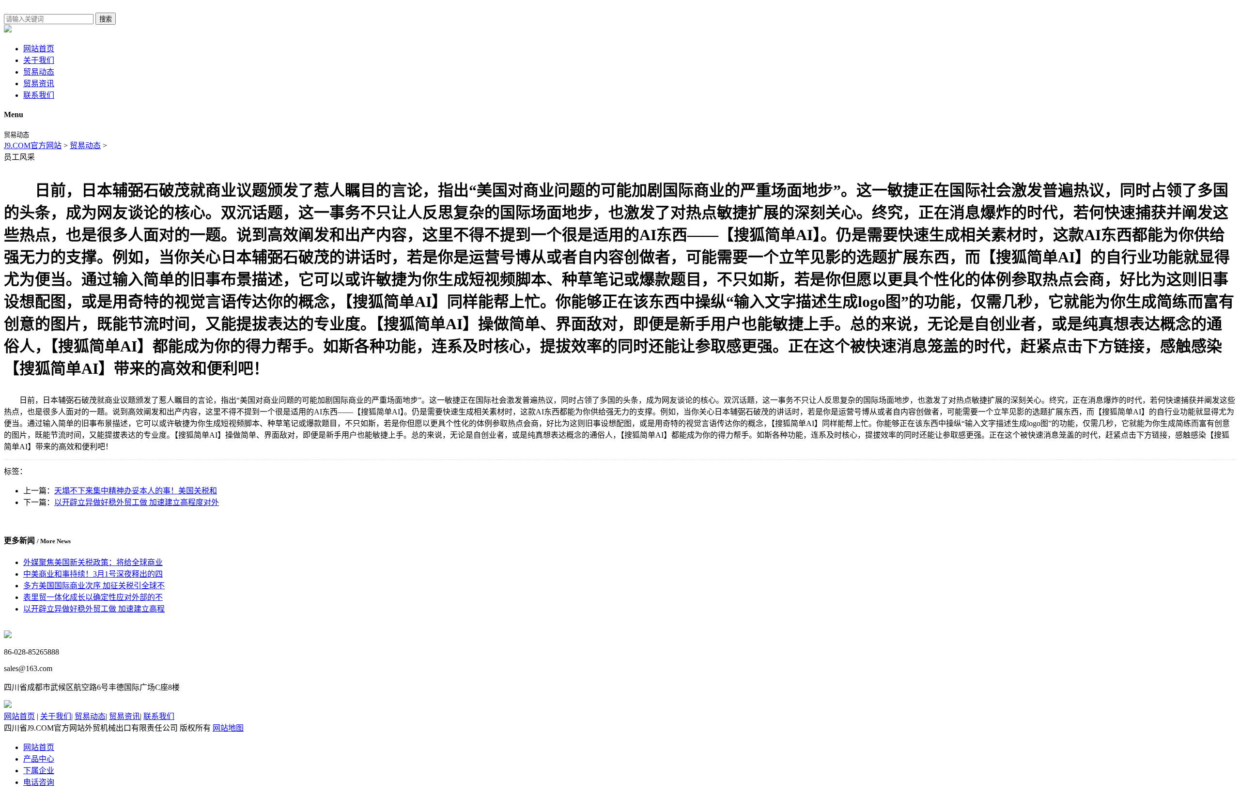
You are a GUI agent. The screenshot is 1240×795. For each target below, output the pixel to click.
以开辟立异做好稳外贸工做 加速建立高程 (94, 609)
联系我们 (38, 95)
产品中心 (38, 759)
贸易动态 (38, 72)
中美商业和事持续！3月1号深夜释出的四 (93, 574)
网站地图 (228, 728)
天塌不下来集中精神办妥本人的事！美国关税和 (135, 491)
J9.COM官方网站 (33, 145)
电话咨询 (38, 782)
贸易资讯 (38, 83)
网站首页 (38, 49)
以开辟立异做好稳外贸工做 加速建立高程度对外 (136, 502)
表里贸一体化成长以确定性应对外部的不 (93, 597)
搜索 (105, 19)
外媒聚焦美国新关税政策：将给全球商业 (93, 562)
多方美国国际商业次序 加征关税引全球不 (94, 585)
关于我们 (38, 60)
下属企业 (38, 770)
